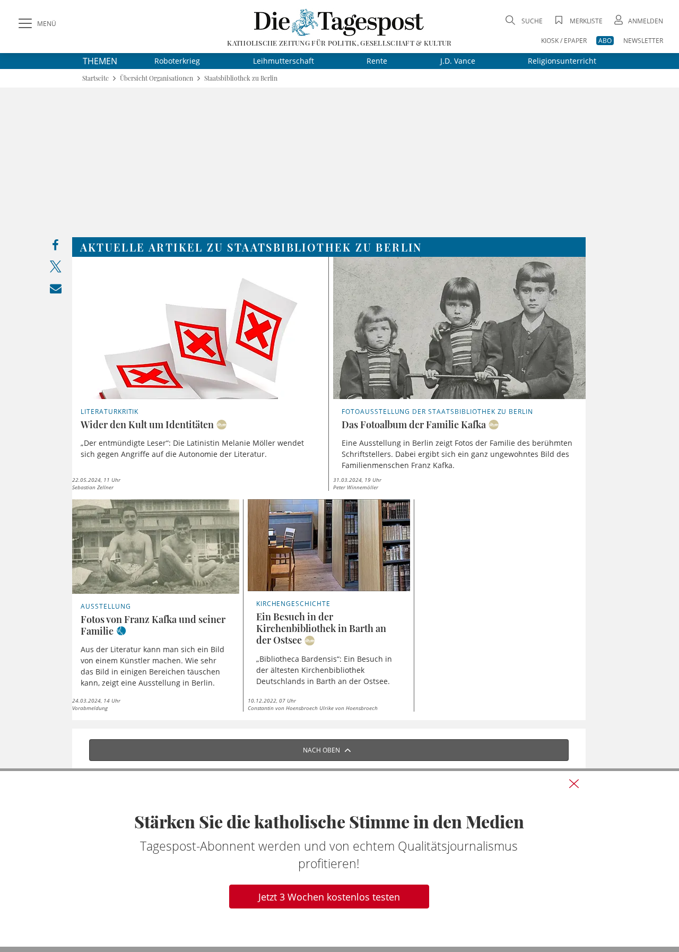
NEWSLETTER (643, 40)
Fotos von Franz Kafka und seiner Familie (153, 625)
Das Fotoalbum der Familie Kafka (414, 424)
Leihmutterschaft (283, 61)
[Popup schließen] (574, 783)
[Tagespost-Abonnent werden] (339, 859)
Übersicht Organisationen (156, 78)
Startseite (95, 78)
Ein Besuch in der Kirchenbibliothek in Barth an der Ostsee (321, 628)
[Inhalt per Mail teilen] (55, 290)
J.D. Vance (457, 61)
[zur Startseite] (339, 22)
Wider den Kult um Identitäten (147, 424)
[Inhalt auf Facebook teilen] (55, 247)
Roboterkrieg (177, 61)
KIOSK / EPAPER (564, 40)
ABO (605, 40)
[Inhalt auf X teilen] (55, 269)
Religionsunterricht (562, 61)
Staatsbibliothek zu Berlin (240, 78)
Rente (377, 61)
